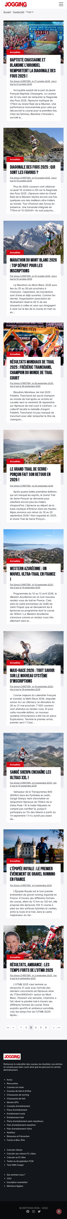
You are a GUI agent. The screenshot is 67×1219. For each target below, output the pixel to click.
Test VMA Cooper (15, 1165)
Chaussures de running (18, 1094)
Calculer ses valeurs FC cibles (21, 1153)
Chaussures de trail (16, 1098)
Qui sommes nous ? (16, 1174)
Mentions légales (15, 1186)
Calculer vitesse (14, 1150)
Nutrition (11, 1132)
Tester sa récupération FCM (20, 1161)
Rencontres (12, 1083)
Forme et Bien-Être (16, 1140)
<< (8, 1027)
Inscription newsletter (17, 1182)
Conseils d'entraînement (18, 1106)
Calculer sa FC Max (16, 1157)
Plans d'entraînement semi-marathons (25, 1121)
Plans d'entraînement (17, 1110)
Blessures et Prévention (18, 1136)
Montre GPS (13, 1102)
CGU (9, 1178)
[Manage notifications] (59, 1211)
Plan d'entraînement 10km (19, 1128)
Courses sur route (15, 1087)
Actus (9, 1079)
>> (58, 1027)
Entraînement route (16, 1113)
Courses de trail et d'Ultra (19, 1091)
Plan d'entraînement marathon (21, 1125)
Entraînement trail (15, 1117)
